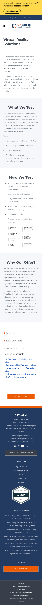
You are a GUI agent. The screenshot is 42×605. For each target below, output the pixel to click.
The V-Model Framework (16, 377)
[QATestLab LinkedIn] (15, 446)
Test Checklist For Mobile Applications (21, 365)
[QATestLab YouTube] (22, 446)
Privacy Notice (21, 590)
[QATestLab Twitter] (26, 446)
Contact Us (28, 18)
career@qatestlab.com (24, 438)
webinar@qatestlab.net (25, 441)
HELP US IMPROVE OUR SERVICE (21, 453)
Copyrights (21, 583)
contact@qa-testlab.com (21, 435)
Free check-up (12, 11)
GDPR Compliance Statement (21, 593)
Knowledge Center (21, 470)
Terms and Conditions (21, 586)
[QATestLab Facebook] (19, 446)
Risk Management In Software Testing (21, 374)
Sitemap (21, 482)
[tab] (21, 333)
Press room (18, 18)
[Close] (39, 3)
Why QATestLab (21, 466)
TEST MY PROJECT (21, 397)
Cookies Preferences (21, 596)
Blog (11, 18)
